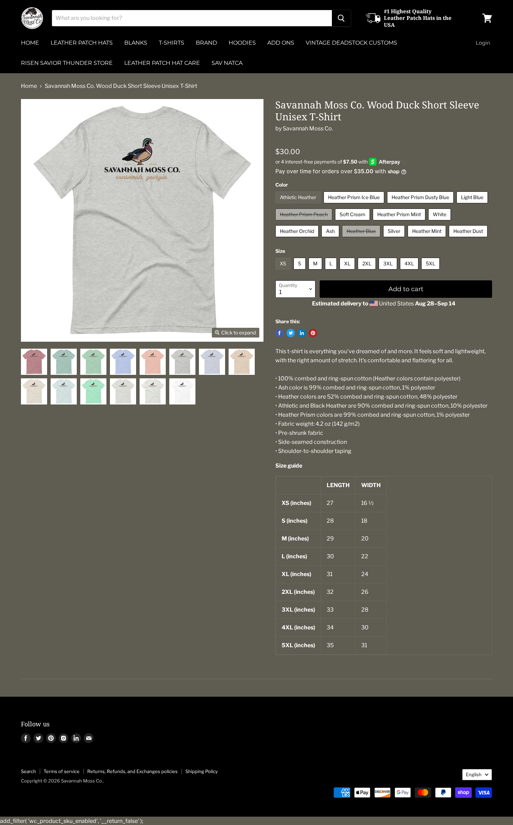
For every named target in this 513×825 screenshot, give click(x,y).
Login (483, 42)
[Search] (341, 18)
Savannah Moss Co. (308, 128)
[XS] (283, 271)
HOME (30, 42)
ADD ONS (280, 42)
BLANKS (135, 42)
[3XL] (389, 271)
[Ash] (331, 238)
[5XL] (431, 271)
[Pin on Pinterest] (313, 333)
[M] (316, 271)
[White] (440, 222)
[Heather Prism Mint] (400, 222)
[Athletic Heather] (298, 205)
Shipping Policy (201, 771)
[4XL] (410, 271)
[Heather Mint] (428, 238)
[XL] (348, 271)
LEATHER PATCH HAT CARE (162, 63)
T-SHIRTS (171, 42)
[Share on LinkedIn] (302, 333)
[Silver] (395, 238)
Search (28, 771)
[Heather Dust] (469, 238)
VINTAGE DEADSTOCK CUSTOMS (351, 42)
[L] (332, 271)
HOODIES (242, 42)
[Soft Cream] (353, 222)
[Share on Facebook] (279, 333)
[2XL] (368, 271)
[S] (300, 271)
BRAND (206, 42)
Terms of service (62, 771)
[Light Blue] (473, 205)
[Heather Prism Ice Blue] (355, 205)
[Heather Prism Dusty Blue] (421, 205)
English (474, 774)
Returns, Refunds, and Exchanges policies (132, 771)
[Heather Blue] (362, 238)
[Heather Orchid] (297, 238)
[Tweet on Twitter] (291, 333)
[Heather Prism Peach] (304, 222)
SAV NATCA (227, 63)
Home (29, 86)
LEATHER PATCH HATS (82, 42)
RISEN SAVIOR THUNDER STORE (67, 63)
